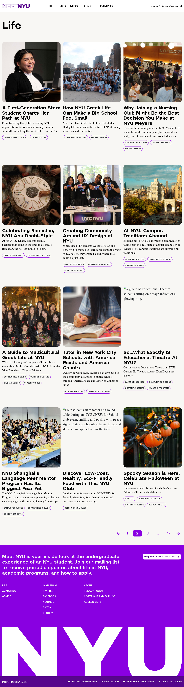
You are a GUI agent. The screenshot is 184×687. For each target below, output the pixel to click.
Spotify (48, 613)
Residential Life (156, 505)
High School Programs (139, 682)
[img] (31, 72)
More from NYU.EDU (14, 682)
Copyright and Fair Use (99, 596)
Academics (69, 6)
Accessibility (92, 601)
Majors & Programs (158, 388)
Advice (89, 6)
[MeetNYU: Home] (16, 5)
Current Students (161, 142)
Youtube (48, 601)
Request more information (159, 556)
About (88, 585)
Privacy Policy (93, 590)
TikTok (47, 607)
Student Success (170, 682)
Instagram (50, 585)
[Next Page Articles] (178, 533)
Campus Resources (13, 255)
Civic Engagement (73, 391)
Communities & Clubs (15, 137)
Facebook (49, 596)
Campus (106, 6)
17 (168, 533)
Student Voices (38, 137)
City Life (129, 499)
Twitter (48, 590)
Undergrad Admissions (82, 682)
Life (51, 6)
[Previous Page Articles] (118, 533)
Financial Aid (110, 682)
